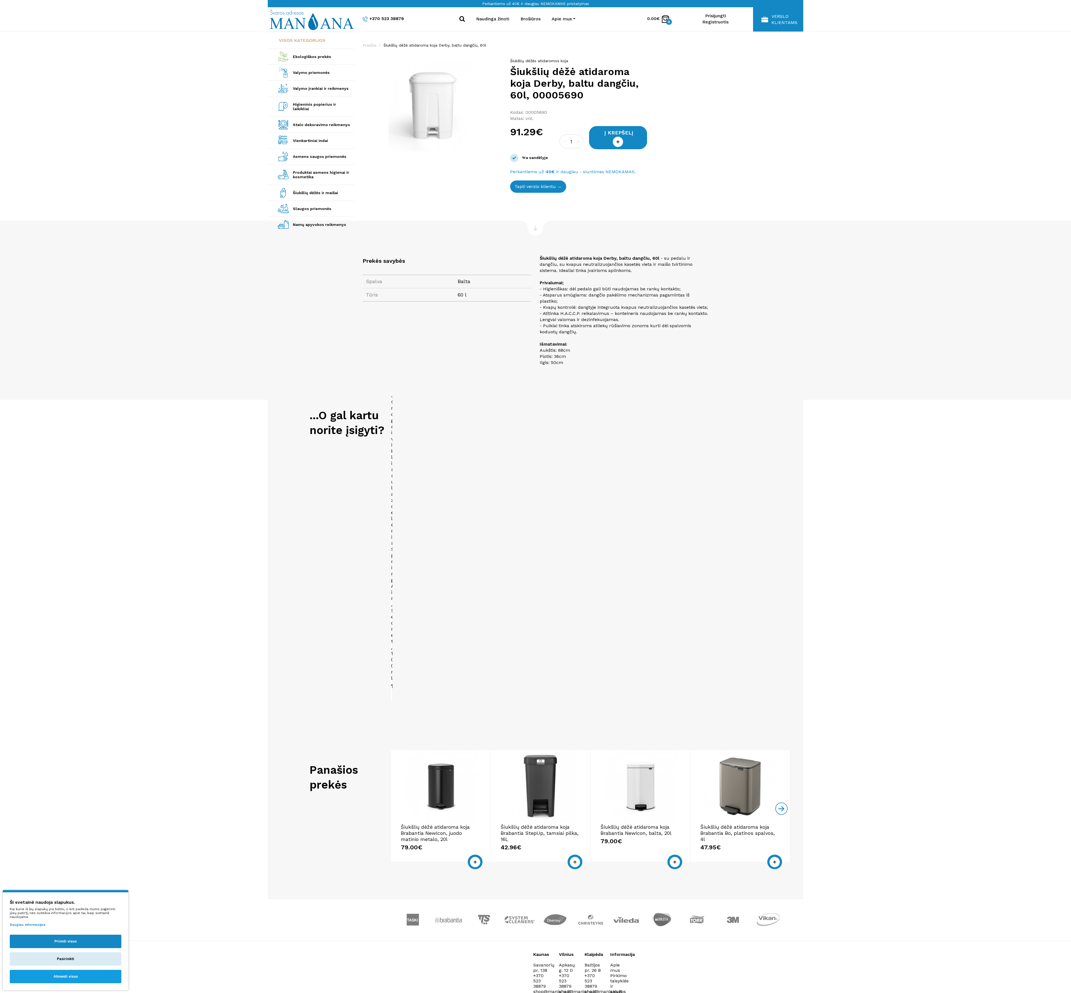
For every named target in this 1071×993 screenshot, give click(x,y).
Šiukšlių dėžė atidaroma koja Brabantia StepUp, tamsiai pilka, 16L (539, 833)
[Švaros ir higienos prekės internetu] (311, 19)
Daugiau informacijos (27, 925)
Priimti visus (65, 941)
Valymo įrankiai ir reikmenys (321, 88)
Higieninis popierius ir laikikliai (314, 106)
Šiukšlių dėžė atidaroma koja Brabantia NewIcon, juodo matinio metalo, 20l (435, 833)
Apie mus (615, 967)
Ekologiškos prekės (312, 56)
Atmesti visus (66, 976)
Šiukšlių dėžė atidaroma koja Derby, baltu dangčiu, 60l (434, 45)
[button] (496, 63)
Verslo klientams (784, 19)
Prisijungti (715, 15)
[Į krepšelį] (475, 862)
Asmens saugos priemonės (319, 156)
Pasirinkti (65, 959)
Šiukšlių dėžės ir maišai (315, 193)
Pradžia (369, 45)
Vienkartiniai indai (310, 140)
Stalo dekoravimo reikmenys (321, 124)
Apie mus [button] (562, 18)
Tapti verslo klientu (535, 186)
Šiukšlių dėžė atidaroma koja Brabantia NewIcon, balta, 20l (636, 830)
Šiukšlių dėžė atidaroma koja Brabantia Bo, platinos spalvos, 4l (737, 833)
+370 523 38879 (386, 18)
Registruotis (715, 22)
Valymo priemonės (311, 72)
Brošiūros (530, 18)
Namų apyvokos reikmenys (319, 224)
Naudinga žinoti (492, 18)
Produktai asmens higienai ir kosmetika (321, 174)
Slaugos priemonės (312, 208)
